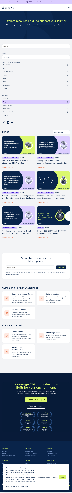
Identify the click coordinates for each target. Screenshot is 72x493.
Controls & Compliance (11, 157)
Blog (3, 463)
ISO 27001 (41, 228)
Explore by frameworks (31, 453)
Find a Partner (51, 455)
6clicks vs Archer (51, 463)
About (26, 463)
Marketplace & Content (8, 455)
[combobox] (36, 46)
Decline (55, 477)
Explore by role (29, 451)
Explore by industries (30, 455)
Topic (4, 53)
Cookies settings (44, 477)
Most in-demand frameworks (11, 62)
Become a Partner (52, 453)
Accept (63, 477)
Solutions (4, 451)
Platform (4, 453)
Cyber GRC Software (9, 228)
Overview (49, 451)
